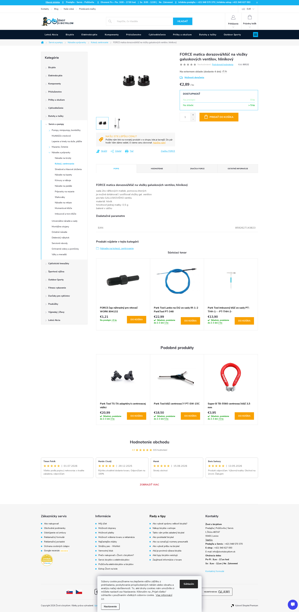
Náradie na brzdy (63, 158)
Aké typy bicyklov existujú (165, 555)
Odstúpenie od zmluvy (55, 533)
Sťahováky (60, 197)
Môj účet (102, 523)
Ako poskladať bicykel (163, 537)
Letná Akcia (54, 320)
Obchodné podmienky (54, 528)
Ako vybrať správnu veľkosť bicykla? (170, 523)
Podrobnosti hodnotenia (222, 64)
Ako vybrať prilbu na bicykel (166, 546)
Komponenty (54, 83)
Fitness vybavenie (57, 287)
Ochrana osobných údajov (56, 546)
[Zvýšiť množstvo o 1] (193, 115)
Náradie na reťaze (63, 202)
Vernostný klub (105, 551)
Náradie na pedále (63, 185)
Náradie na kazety (63, 174)
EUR (249, 9)
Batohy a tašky (55, 116)
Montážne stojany (60, 226)
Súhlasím (189, 584)
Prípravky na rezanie (64, 191)
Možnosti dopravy (107, 528)
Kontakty (45, 9)
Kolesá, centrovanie (64, 163)
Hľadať (183, 21)
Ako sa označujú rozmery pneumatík (170, 542)
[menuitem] (51, 35)
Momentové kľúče (63, 208)
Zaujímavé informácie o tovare (167, 560)
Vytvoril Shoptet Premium (246, 605)
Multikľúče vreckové (61, 135)
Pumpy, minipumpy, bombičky (66, 130)
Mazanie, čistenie (60, 146)
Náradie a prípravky (61, 152)
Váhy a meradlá (59, 254)
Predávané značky (87, 9)
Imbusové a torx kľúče (65, 213)
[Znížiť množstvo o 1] (193, 119)
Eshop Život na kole (107, 569)
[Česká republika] (79, 591)
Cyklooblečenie (55, 107)
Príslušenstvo (55, 91)
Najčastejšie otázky (107, 542)
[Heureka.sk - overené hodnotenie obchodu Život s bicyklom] (47, 560)
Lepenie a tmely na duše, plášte (67, 141)
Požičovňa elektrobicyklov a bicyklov (115, 564)
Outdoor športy (56, 279)
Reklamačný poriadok (54, 542)
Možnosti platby (106, 533)
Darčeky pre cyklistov (59, 295)
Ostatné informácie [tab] (238, 168)
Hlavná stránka (53, 2)
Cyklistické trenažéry (58, 263)
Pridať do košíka (221, 117)
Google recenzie (52, 550)
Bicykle (52, 67)
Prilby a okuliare (56, 99)
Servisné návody (60, 243)
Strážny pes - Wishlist (109, 546)
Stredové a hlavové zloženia (68, 169)
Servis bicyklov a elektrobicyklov (113, 560)
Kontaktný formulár (214, 571)
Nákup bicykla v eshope (164, 528)
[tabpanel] (123, 294)
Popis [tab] (116, 168)
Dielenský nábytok (60, 237)
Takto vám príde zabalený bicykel (168, 533)
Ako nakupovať (51, 523)
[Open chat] (293, 605)
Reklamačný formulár (54, 537)
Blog (56, 9)
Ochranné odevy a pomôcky (65, 248)
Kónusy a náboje (63, 180)
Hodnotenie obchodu (149, 442)
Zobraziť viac (149, 484)
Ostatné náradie (59, 232)
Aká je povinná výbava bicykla (167, 551)
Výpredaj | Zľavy (56, 312)
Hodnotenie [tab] (157, 168)
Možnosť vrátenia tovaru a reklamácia (116, 537)
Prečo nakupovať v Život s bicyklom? (116, 555)
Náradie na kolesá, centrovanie (117, 248)
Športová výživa (56, 271)
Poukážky (53, 303)
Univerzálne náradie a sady (64, 221)
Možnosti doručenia (194, 77)
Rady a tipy (158, 516)
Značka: (168, 151)
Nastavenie (110, 606)
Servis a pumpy (56, 124)
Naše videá (69, 9)
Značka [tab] (197, 168)
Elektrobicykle (55, 75)
